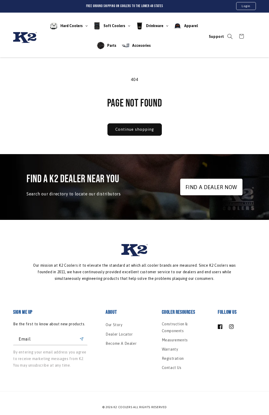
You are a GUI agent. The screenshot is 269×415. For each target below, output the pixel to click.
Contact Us (172, 368)
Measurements (175, 340)
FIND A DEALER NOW (211, 187)
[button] (230, 36)
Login (246, 6)
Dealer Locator (119, 334)
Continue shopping (134, 129)
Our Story (114, 325)
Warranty (170, 349)
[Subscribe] (81, 339)
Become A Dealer (121, 343)
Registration (173, 358)
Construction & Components (175, 327)
